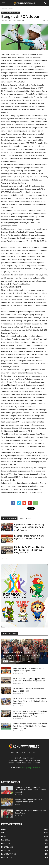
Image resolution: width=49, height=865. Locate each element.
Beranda (4, 9)
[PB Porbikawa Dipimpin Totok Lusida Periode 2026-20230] (6, 691)
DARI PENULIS (25, 518)
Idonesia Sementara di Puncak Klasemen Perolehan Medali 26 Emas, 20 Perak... (30, 790)
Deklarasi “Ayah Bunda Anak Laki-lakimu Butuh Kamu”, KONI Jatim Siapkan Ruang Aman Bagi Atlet (30, 726)
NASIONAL (5, 840)
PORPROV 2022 (7, 847)
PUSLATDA (5, 850)
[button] (45, 3)
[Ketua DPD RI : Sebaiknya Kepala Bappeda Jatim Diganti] (7, 802)
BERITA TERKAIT (9, 518)
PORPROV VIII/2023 (8, 854)
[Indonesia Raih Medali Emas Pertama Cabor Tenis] (7, 814)
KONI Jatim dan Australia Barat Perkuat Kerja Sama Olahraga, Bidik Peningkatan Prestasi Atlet (30, 701)
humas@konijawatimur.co (30, 768)
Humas (8, 21)
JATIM (3, 836)
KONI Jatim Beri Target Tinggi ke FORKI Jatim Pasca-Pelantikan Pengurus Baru (29, 550)
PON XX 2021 (11, 12)
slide (18, 12)
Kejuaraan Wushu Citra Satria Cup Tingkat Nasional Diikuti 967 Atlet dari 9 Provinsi (29, 527)
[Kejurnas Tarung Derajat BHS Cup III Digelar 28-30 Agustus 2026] (7, 539)
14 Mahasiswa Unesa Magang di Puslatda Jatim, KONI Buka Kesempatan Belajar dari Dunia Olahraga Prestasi (30, 713)
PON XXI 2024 (6, 857)
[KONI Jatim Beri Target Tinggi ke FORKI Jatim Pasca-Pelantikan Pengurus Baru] (7, 550)
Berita (11, 9)
